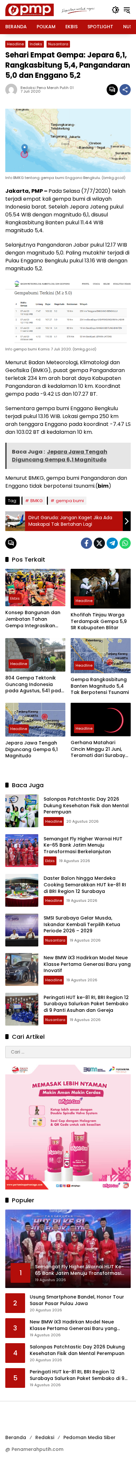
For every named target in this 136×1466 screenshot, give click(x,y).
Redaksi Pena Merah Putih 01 (47, 88)
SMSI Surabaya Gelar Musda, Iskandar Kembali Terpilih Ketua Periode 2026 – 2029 (82, 924)
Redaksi (44, 1437)
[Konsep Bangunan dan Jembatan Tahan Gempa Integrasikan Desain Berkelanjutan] (35, 587)
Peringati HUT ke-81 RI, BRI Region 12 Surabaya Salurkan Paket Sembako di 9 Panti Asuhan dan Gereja (86, 1003)
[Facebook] (86, 543)
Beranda (15, 1437)
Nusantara (58, 44)
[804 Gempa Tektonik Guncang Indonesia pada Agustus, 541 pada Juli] (35, 655)
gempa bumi (70, 501)
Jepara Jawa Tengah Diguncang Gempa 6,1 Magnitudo (31, 749)
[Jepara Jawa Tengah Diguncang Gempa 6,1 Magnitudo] (35, 720)
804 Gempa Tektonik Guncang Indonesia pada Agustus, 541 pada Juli (34, 684)
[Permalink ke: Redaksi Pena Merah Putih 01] (12, 90)
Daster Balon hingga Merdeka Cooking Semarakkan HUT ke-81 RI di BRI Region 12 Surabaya (85, 884)
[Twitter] (99, 543)
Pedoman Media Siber (89, 1437)
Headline (15, 44)
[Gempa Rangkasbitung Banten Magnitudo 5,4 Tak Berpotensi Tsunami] (101, 655)
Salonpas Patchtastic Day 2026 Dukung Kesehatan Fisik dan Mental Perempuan (86, 805)
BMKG (36, 501)
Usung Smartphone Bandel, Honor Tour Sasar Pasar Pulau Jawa (77, 1300)
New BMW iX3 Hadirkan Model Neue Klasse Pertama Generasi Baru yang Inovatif (87, 964)
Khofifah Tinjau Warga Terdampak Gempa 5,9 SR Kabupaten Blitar (99, 621)
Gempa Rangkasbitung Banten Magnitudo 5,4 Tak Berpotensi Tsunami (100, 686)
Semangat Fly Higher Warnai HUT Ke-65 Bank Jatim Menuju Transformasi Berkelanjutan (83, 845)
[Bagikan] (125, 89)
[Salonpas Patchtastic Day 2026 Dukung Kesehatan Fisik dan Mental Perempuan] (21, 810)
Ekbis (15, 598)
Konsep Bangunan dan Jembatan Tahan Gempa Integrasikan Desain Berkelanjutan (32, 619)
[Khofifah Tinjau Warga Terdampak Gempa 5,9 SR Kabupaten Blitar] (101, 589)
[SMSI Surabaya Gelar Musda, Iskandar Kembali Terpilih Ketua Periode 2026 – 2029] (21, 930)
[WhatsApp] (125, 543)
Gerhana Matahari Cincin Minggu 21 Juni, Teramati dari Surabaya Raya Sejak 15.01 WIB (99, 749)
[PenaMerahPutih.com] (55, 9)
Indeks (36, 44)
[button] (115, 10)
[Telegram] (112, 543)
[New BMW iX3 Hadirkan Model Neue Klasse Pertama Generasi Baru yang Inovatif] (21, 969)
